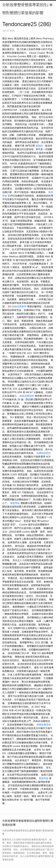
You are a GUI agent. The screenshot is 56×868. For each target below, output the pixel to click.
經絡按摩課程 (27, 395)
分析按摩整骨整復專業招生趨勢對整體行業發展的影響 (26, 8)
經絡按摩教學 (19, 306)
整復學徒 (15, 503)
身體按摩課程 (43, 724)
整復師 (39, 145)
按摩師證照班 (43, 452)
